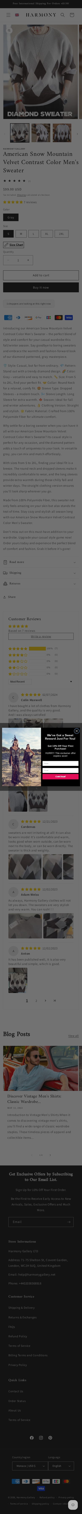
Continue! (60, 776)
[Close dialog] (76, 731)
